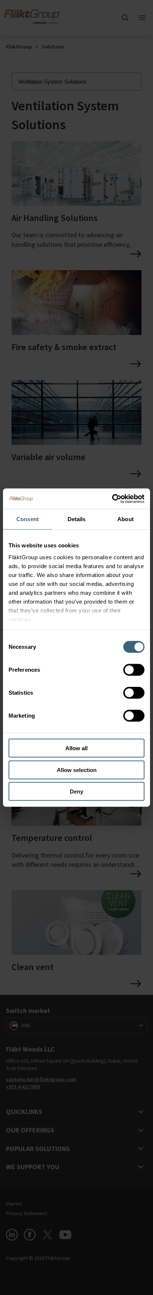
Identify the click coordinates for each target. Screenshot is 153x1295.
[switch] (133, 670)
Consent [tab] (27, 519)
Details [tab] (77, 519)
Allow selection (77, 769)
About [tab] (125, 519)
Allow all (76, 748)
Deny (76, 791)
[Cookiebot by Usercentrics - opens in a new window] (111, 498)
